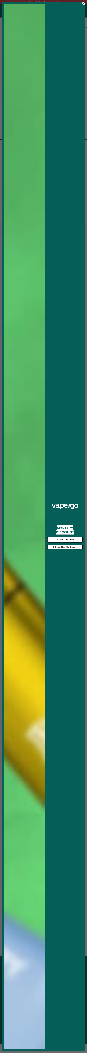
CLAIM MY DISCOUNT (65, 539)
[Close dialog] (83, 3)
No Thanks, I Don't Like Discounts (65, 547)
